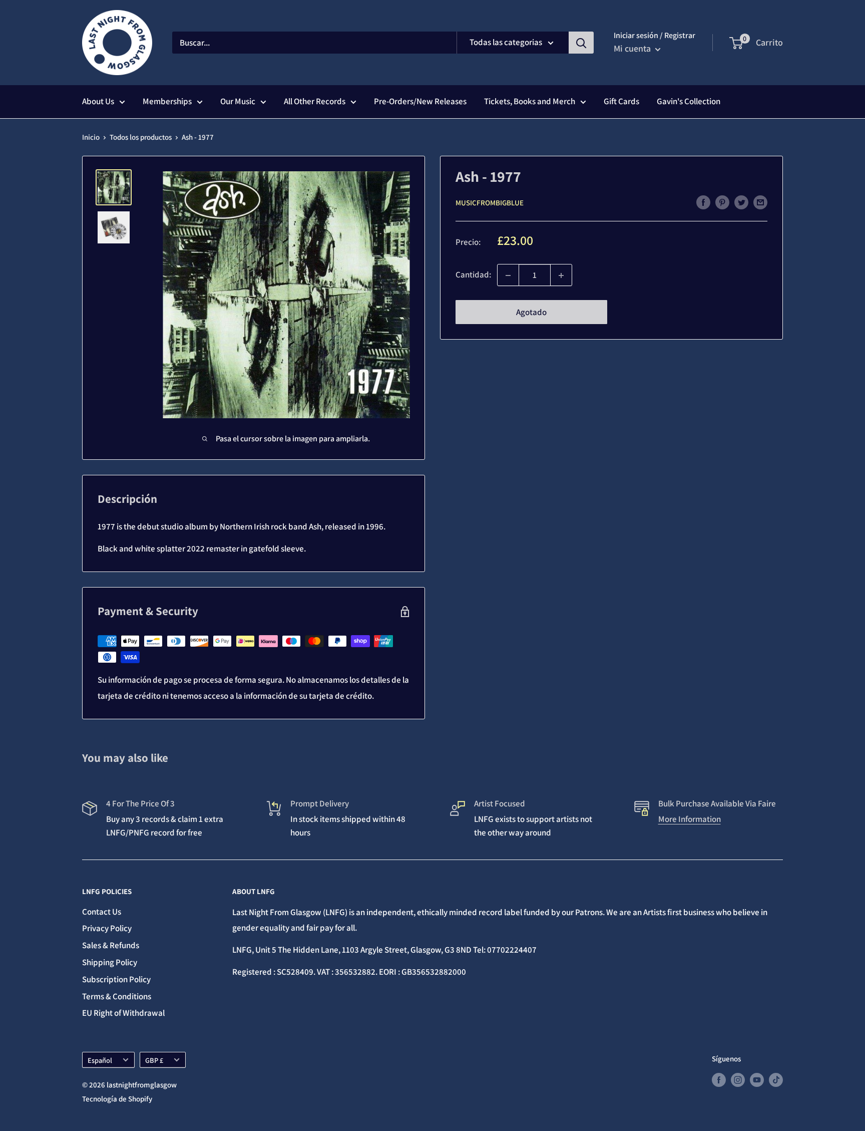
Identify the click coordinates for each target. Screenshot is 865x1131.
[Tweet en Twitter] (741, 202)
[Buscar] (581, 43)
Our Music (237, 101)
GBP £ (154, 1060)
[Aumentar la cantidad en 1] (561, 275)
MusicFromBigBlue (490, 202)
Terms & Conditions (116, 996)
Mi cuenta (633, 48)
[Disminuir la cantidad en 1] (508, 275)
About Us (98, 101)
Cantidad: (473, 274)
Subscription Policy (116, 979)
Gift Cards (621, 101)
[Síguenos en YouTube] (757, 1079)
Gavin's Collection (688, 101)
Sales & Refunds (110, 945)
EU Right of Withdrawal (123, 1012)
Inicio (91, 137)
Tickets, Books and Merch (529, 101)
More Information (689, 818)
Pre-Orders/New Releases (420, 101)
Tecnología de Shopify (117, 1098)
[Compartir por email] (760, 202)
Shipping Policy (109, 962)
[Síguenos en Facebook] (719, 1079)
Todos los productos (141, 137)
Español (100, 1060)
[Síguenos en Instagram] (738, 1079)
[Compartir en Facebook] (703, 202)
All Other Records (314, 101)
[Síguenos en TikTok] (776, 1079)
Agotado (531, 312)
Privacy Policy (107, 928)
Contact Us (101, 911)
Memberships (167, 101)
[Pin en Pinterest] (722, 202)
